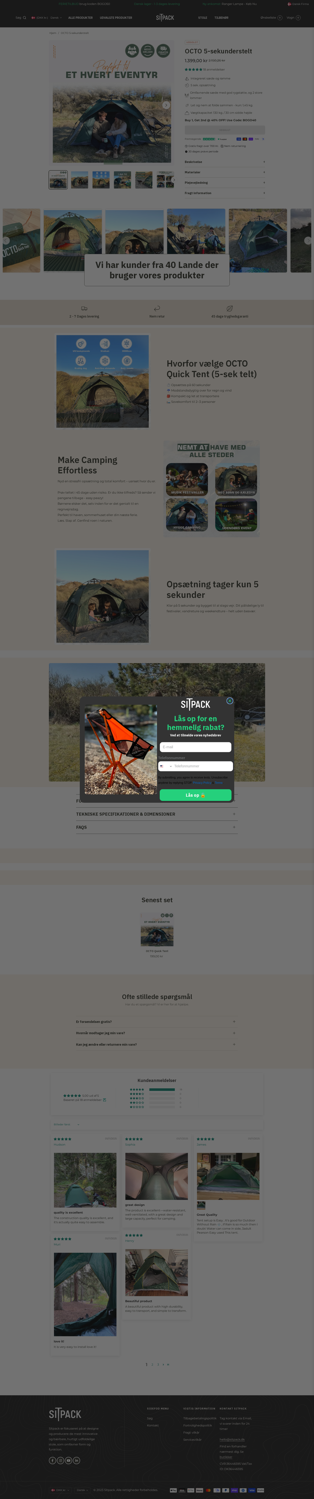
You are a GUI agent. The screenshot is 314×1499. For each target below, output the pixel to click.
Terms (219, 782)
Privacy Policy (202, 782)
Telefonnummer (171, 758)
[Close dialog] (230, 701)
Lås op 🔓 (196, 795)
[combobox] (165, 766)
